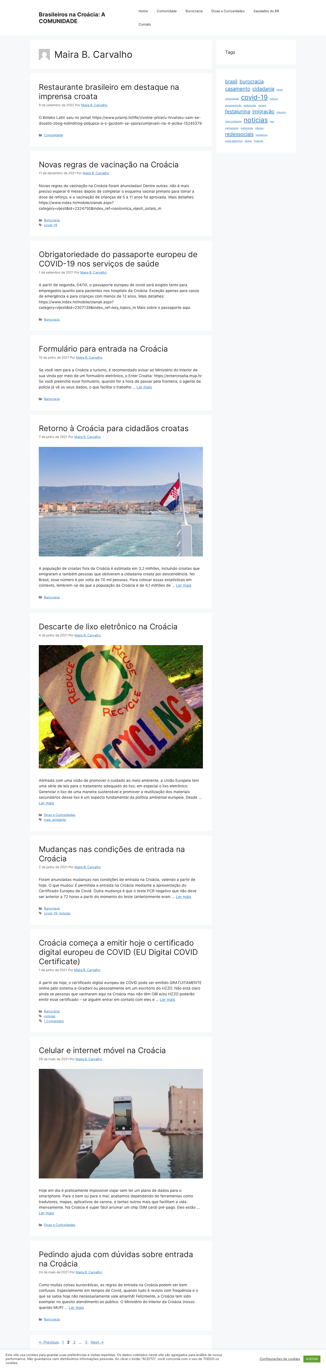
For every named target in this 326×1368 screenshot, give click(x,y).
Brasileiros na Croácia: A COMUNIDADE (72, 17)
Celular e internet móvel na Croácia (102, 1050)
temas (248, 141)
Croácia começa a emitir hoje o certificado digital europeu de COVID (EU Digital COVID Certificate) (118, 952)
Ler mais (144, 387)
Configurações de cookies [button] (280, 1359)
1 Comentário (54, 1021)
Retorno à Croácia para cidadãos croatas (114, 428)
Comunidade (167, 11)
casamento (237, 89)
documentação (233, 105)
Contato (145, 24)
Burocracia (194, 11)
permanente (231, 128)
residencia (261, 135)
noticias (65, 913)
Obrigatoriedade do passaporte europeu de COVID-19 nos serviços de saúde (118, 259)
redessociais (239, 134)
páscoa (259, 128)
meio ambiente (55, 820)
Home (143, 11)
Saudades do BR (266, 11)
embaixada (250, 105)
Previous (49, 1342)
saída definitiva (234, 141)
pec (272, 121)
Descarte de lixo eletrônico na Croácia (108, 626)
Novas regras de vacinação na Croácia (109, 164)
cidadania (263, 89)
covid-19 (50, 225)
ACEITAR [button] (312, 1359)
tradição (258, 141)
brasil (231, 81)
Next (97, 1342)
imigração (263, 111)
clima (280, 89)
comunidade (232, 98)
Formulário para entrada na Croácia (103, 348)
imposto (281, 112)
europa (262, 105)
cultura (274, 98)
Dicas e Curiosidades (228, 11)
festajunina (237, 111)
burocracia (252, 81)
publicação (247, 128)
